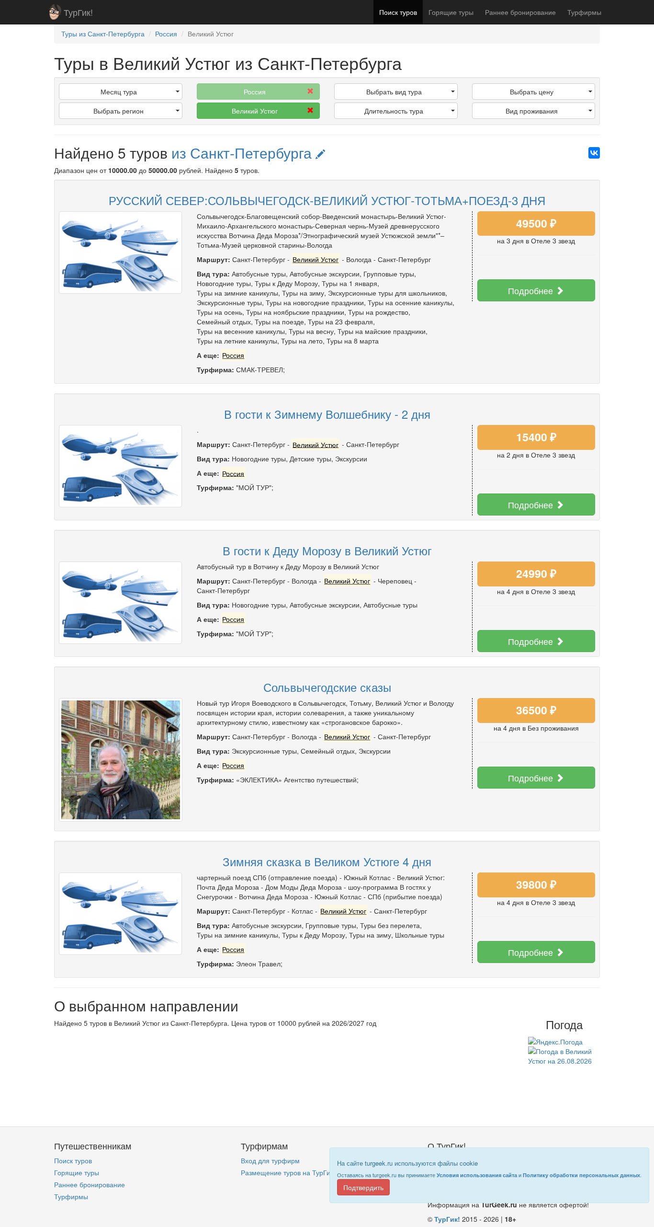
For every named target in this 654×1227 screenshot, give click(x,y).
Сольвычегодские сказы (327, 686)
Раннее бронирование (520, 12)
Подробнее (531, 290)
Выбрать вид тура (394, 91)
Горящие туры (451, 12)
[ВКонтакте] (594, 153)
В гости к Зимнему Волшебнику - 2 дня (327, 413)
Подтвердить (363, 1187)
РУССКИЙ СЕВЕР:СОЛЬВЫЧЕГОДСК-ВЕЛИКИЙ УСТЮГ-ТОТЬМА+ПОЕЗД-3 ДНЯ (327, 200)
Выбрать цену (531, 91)
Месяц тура (119, 91)
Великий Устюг (255, 110)
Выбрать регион (118, 110)
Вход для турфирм (270, 1160)
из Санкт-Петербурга (243, 152)
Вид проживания (532, 110)
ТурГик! (78, 12)
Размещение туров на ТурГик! (288, 1172)
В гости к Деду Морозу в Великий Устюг (327, 550)
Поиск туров (398, 12)
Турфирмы (584, 12)
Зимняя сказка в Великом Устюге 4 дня (327, 861)
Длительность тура (393, 110)
